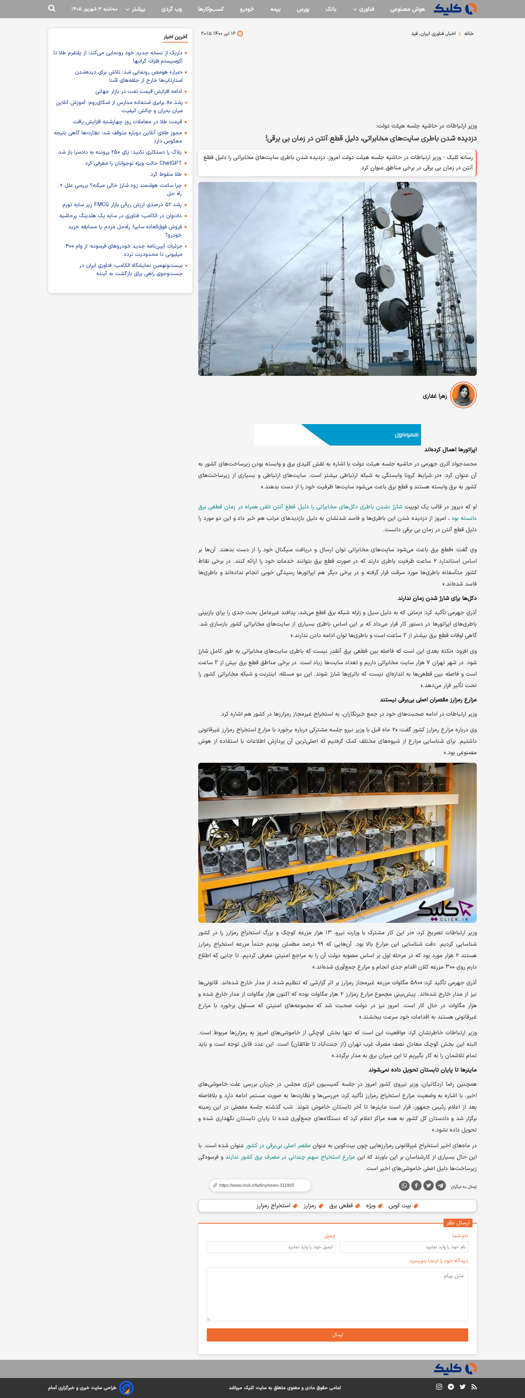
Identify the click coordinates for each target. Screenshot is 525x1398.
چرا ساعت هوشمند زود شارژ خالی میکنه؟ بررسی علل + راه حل (121, 189)
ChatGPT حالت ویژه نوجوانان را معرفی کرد (133, 163)
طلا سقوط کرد (166, 174)
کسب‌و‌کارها (211, 9)
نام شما (460, 1236)
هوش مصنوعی (407, 9)
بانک (331, 9)
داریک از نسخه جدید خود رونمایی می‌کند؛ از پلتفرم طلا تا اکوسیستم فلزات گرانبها (118, 57)
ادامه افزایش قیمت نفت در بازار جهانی (138, 92)
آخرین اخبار (175, 37)
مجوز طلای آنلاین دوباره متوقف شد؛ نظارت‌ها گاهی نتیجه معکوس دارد (118, 137)
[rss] (474, 1388)
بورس (303, 9)
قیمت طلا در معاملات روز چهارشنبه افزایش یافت (127, 122)
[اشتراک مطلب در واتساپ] (404, 1186)
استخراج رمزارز (274, 1206)
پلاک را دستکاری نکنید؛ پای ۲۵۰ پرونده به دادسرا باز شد (120, 152)
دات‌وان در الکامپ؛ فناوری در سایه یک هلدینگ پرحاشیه (120, 216)
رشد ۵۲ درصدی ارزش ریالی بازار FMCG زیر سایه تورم (122, 205)
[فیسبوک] (416, 1187)
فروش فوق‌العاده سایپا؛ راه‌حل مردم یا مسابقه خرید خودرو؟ (125, 231)
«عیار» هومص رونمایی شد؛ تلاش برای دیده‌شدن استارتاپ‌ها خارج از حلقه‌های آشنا (128, 76)
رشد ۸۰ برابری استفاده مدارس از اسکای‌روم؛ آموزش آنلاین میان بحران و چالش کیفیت (119, 107)
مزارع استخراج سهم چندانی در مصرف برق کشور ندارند (290, 1157)
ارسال (337, 1335)
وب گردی (171, 9)
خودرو (247, 9)
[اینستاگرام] (439, 1388)
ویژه (371, 1206)
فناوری (366, 9)
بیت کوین (401, 1206)
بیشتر (137, 9)
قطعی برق (342, 1206)
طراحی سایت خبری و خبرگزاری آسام (82, 1388)
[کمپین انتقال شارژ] (337, 435)
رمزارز (311, 1206)
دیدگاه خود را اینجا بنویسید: (438, 1261)
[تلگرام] (440, 1187)
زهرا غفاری (435, 396)
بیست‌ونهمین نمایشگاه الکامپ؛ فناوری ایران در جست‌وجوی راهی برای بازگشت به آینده (131, 270)
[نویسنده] (463, 396)
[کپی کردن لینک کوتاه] (257, 1185)
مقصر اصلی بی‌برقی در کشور (278, 1145)
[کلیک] (455, 9)
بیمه (275, 9)
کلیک (249, 1388)
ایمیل (329, 1236)
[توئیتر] (428, 1187)
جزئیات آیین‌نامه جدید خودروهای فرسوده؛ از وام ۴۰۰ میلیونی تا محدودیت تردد (124, 250)
